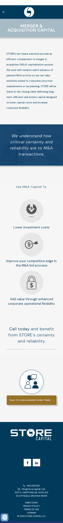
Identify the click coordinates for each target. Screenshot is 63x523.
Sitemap (31, 512)
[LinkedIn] (36, 462)
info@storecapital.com (32, 489)
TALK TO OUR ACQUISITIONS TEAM (29, 400)
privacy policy (31, 506)
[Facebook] (27, 462)
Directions (31, 502)
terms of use (31, 509)
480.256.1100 (32, 485)
